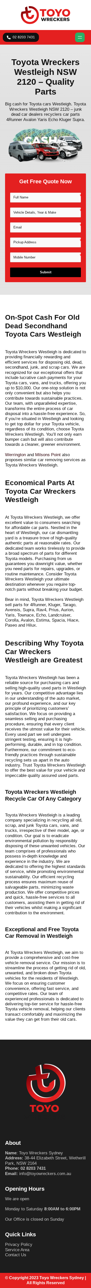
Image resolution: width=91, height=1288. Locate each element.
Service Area (17, 1249)
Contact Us (15, 1254)
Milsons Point (48, 454)
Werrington (15, 454)
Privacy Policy (18, 1244)
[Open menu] (80, 37)
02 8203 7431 (33, 1168)
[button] (21, 37)
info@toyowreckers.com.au (45, 1173)
